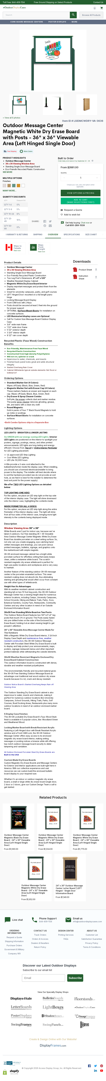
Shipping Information (14, 941)
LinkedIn (95, 1070)
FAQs (66, 939)
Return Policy (40, 947)
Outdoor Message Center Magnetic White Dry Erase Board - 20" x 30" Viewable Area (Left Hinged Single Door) (51, 840)
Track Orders (40, 935)
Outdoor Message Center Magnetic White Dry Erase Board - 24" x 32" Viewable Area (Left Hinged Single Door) (34, 890)
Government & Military (14, 949)
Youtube (101, 1070)
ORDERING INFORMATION (14, 932)
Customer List (92, 935)
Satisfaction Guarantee (91, 939)
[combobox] (40, 15)
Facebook (89, 1066)
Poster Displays (57, 22)
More (74, 22)
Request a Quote (14, 937)
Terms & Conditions (92, 947)
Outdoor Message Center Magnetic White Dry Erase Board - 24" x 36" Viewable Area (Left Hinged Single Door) (86, 840)
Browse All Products (91, 15)
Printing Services (66, 935)
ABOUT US (92, 931)
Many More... (9, 191)
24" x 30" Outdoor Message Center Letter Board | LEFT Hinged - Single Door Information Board (69, 889)
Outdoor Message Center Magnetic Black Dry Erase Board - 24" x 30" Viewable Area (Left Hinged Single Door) (17, 840)
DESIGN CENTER (66, 931)
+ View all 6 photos (11, 118)
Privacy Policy (91, 943)
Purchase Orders (14, 945)
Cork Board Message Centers (26, 22)
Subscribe (75, 977)
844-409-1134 (18, 2)
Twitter (95, 1066)
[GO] (73, 15)
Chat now (85, 222)
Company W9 (14, 953)
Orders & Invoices (40, 939)
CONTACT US (40, 931)
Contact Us (98, 2)
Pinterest (101, 1066)
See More (7, 172)
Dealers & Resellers (40, 943)
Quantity (64, 173)
